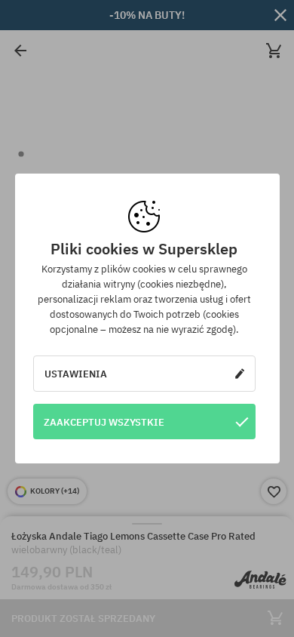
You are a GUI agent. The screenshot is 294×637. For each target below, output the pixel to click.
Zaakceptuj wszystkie (104, 422)
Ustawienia (75, 373)
